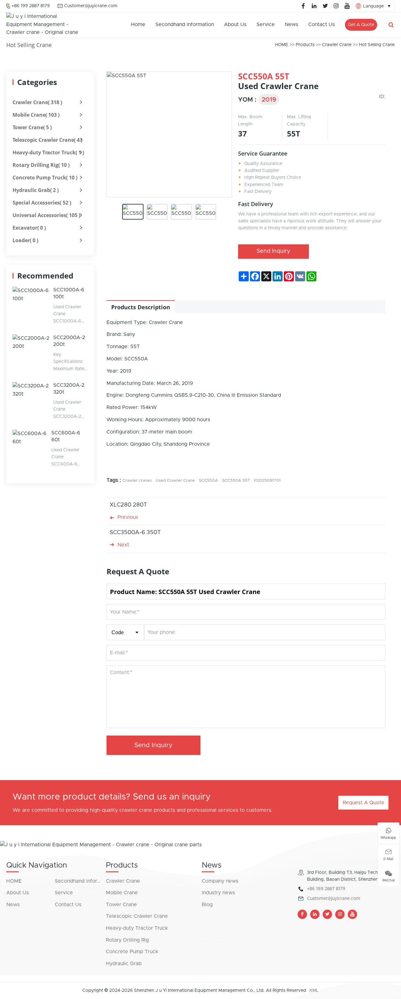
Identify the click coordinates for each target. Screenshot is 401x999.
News (291, 24)
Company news (220, 881)
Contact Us (321, 24)
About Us (235, 24)
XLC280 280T (128, 505)
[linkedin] (314, 6)
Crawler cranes (137, 481)
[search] (391, 25)
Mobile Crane (36, 114)
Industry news (218, 892)
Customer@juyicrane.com (90, 6)
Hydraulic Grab (36, 190)
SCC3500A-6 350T (135, 532)
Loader (25, 240)
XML (314, 990)
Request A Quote (363, 802)
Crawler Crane (337, 45)
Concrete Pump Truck (45, 177)
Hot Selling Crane (377, 45)
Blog (207, 904)
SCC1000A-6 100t (68, 293)
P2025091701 (267, 481)
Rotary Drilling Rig (41, 165)
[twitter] (325, 6)
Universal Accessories (46, 215)
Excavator (29, 227)
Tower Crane (32, 127)
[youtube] (347, 6)
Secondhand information (184, 24)
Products (305, 45)
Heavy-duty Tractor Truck (48, 152)
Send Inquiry (273, 251)
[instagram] (336, 6)
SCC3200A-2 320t (68, 389)
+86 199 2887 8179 (31, 6)
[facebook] (303, 6)
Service (266, 24)
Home (138, 24)
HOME (281, 45)
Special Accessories (42, 202)
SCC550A (208, 481)
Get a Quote (361, 25)
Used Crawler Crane (175, 481)
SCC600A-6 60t (65, 436)
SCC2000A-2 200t (69, 341)
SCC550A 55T (236, 481)
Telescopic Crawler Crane (47, 139)
